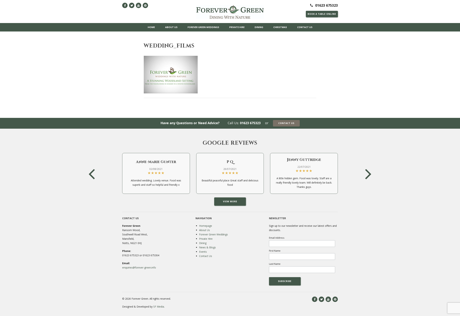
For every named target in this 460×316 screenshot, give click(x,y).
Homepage (205, 225)
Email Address (276, 237)
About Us (171, 27)
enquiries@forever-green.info (139, 267)
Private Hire (237, 27)
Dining (259, 27)
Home (151, 27)
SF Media (158, 306)
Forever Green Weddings (203, 27)
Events (203, 251)
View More (230, 201)
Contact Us (304, 27)
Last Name (274, 263)
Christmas (280, 27)
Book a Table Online (322, 13)
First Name (274, 250)
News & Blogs (207, 247)
